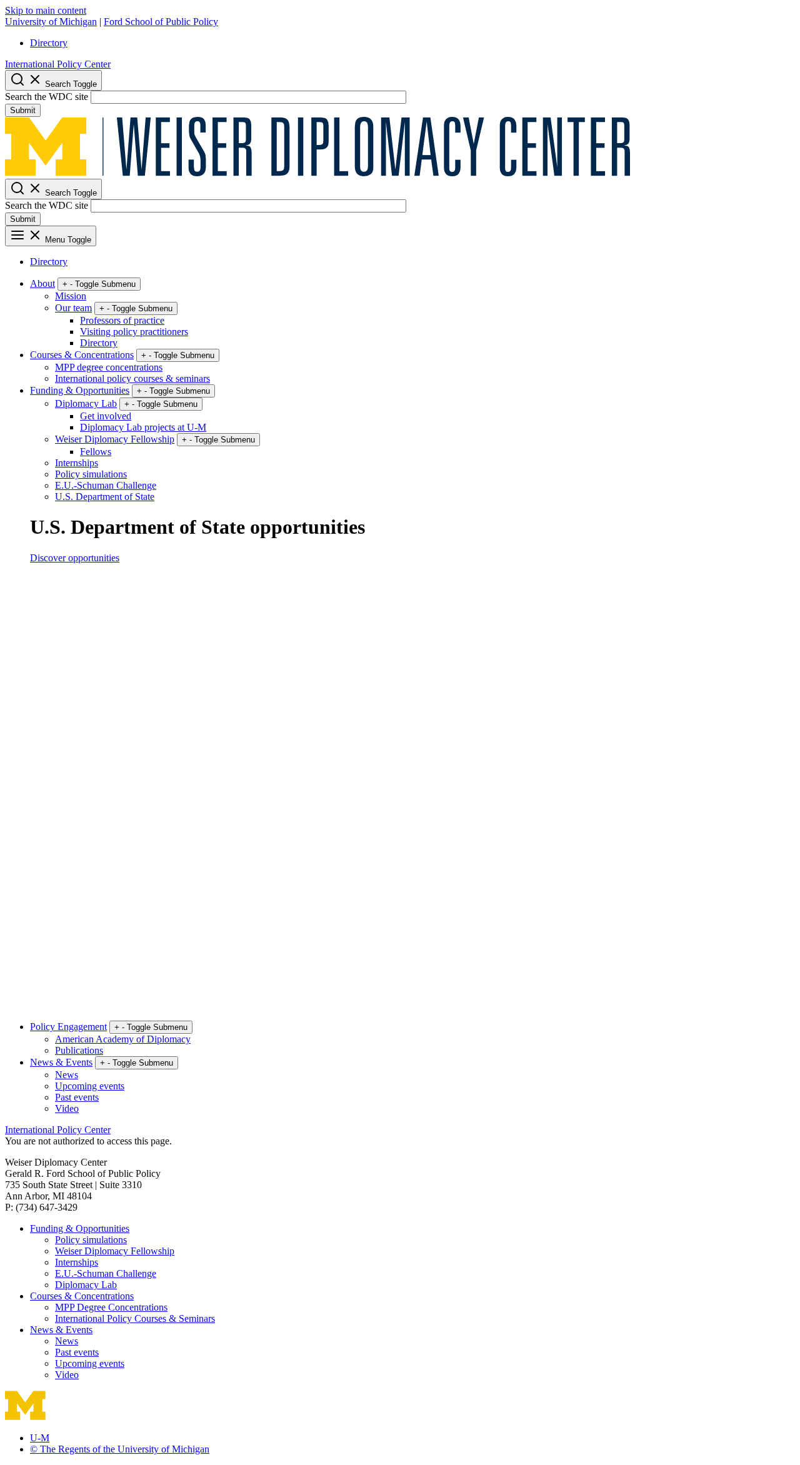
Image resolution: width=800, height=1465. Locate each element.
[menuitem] (412, 43)
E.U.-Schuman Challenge (105, 485)
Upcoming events (89, 1086)
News (66, 1074)
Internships (76, 463)
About (42, 283)
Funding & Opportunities (79, 390)
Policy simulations (91, 474)
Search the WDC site (46, 96)
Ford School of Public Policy (161, 21)
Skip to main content (45, 10)
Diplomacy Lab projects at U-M (143, 427)
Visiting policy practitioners (134, 331)
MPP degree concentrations (108, 367)
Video (67, 1108)
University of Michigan (51, 21)
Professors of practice (122, 320)
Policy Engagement (68, 1026)
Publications (79, 1050)
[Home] (317, 173)
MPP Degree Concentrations (111, 1307)
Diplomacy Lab (86, 403)
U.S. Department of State (104, 496)
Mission (70, 296)
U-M (39, 1437)
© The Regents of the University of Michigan (119, 1449)
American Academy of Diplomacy (123, 1039)
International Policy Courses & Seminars (135, 1318)
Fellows (95, 451)
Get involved (105, 416)
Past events (77, 1097)
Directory (49, 43)
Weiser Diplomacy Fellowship (114, 439)
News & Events (61, 1062)
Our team (73, 307)
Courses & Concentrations (82, 354)
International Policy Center (58, 64)
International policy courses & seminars (132, 378)
